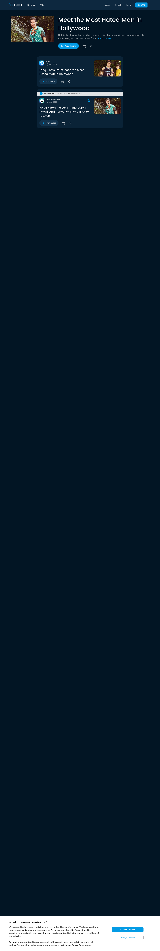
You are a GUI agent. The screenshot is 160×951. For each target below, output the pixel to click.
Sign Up (141, 4)
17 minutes (51, 123)
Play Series (70, 46)
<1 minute (50, 81)
